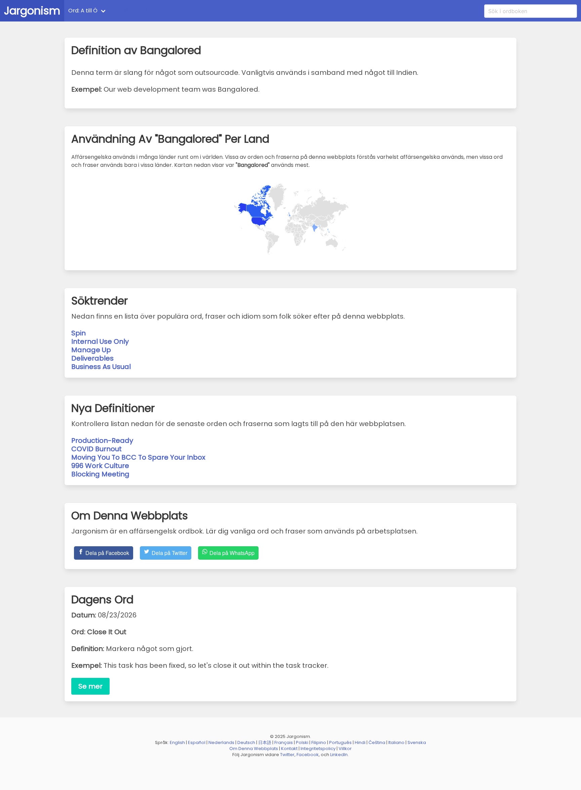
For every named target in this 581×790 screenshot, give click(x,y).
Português (340, 742)
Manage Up (91, 350)
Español (196, 742)
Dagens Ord (131, 10)
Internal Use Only (100, 341)
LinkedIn (339, 754)
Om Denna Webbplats (253, 748)
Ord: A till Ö (83, 10)
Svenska (417, 742)
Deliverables (92, 358)
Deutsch (246, 742)
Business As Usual (101, 366)
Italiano (396, 742)
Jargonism (32, 10)
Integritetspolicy (318, 748)
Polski (302, 742)
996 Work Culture (100, 465)
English (177, 742)
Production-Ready (102, 440)
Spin (78, 333)
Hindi (360, 742)
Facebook (308, 754)
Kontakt (289, 748)
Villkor (345, 748)
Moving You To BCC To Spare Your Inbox (138, 457)
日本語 (264, 742)
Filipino (318, 742)
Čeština (377, 742)
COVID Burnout (96, 449)
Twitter (287, 754)
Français (283, 742)
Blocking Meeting (100, 474)
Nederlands (221, 742)
